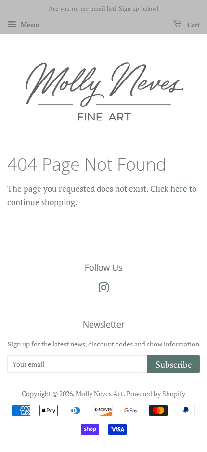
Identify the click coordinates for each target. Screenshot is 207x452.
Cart (192, 25)
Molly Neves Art (100, 393)
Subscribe (173, 365)
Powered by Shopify (156, 393)
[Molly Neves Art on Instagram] (103, 289)
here (178, 188)
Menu (29, 24)
